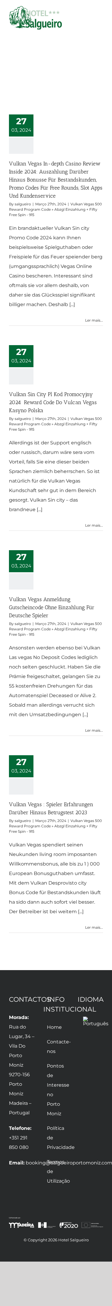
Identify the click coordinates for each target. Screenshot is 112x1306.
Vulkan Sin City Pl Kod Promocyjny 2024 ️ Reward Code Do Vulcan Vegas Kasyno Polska (53, 402)
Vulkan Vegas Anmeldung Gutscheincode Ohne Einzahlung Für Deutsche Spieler (51, 607)
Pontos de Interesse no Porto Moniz (56, 1089)
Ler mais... (94, 320)
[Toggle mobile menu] (100, 19)
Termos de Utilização (56, 1171)
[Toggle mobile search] (90, 19)
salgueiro (23, 204)
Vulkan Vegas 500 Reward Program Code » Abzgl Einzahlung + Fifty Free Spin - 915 (55, 209)
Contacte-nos (56, 1046)
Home (54, 1027)
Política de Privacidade (56, 1137)
